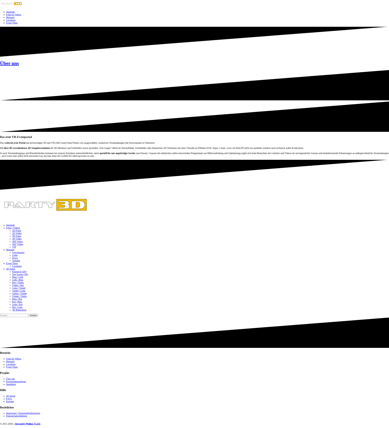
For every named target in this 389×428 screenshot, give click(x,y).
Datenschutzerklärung (16, 416)
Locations (10, 20)
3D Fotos (16, 236)
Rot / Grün (17, 307)
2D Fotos (16, 230)
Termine (16, 260)
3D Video (17, 238)
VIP (14, 247)
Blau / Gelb (17, 277)
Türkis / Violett (19, 293)
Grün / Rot (17, 304)
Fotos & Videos (13, 14)
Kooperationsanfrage (16, 381)
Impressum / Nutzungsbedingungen (23, 413)
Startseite (10, 12)
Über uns (9, 63)
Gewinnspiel (18, 252)
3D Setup (10, 269)
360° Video (17, 244)
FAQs (9, 398)
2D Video (17, 233)
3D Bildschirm (19, 310)
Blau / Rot (17, 299)
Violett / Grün (18, 290)
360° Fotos (17, 241)
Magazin (10, 17)
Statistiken (11, 384)
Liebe (15, 255)
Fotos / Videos (13, 228)
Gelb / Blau (17, 280)
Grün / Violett (18, 288)
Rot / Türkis (18, 282)
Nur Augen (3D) (20, 274)
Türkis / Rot (18, 285)
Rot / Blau (17, 301)
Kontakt (10, 401)
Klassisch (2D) (19, 271)
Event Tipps (12, 23)
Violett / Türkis (19, 296)
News (15, 258)
